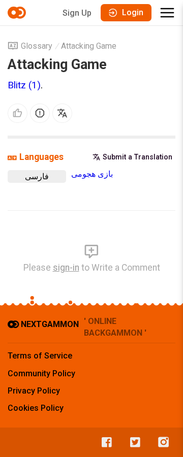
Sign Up (77, 13)
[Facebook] (104, 442)
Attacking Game (88, 46)
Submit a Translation (137, 157)
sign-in (66, 268)
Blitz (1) (24, 85)
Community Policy (41, 373)
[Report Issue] (40, 113)
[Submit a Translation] (62, 113)
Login (132, 12)
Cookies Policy (36, 408)
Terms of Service (40, 356)
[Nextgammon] (18, 12)
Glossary (36, 46)
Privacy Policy (34, 391)
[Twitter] (132, 442)
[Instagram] (161, 442)
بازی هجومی (92, 174)
